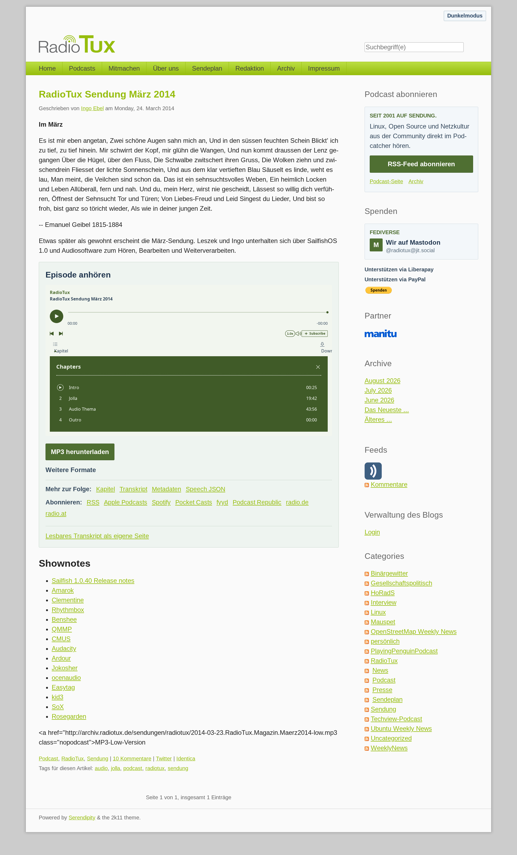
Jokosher (65, 667)
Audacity (64, 648)
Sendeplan (207, 68)
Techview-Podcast (396, 718)
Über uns (166, 68)
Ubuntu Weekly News (401, 728)
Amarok (63, 590)
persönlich (385, 641)
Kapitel (105, 489)
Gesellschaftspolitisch (401, 583)
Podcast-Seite (386, 181)
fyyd (222, 502)
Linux (378, 612)
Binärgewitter (389, 573)
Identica (185, 758)
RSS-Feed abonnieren (421, 164)
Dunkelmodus (465, 16)
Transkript (133, 489)
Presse (382, 689)
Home (47, 68)
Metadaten (166, 489)
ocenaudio (66, 677)
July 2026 (378, 390)
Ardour (61, 658)
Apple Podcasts (125, 502)
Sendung (97, 758)
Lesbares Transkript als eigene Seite (97, 535)
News (380, 670)
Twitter (164, 758)
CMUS (61, 638)
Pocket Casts (193, 502)
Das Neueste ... (387, 409)
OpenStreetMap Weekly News (414, 631)
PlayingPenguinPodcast (404, 651)
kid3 (57, 697)
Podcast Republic (257, 502)
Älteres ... (378, 419)
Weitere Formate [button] (71, 469)
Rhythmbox (68, 609)
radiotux (155, 768)
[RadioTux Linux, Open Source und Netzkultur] (39, 31)
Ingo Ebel (92, 108)
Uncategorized (391, 738)
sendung (178, 768)
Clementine (68, 600)
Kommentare (389, 484)
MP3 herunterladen (80, 451)
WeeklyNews (389, 748)
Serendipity (82, 818)
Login (372, 532)
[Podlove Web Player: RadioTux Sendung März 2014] (189, 360)
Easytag (63, 687)
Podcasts (82, 68)
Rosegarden (69, 716)
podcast (132, 768)
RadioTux (72, 758)
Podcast (48, 758)
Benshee (64, 619)
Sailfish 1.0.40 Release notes (93, 580)
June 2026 (379, 400)
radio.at (56, 513)
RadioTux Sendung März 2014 (107, 94)
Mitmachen (124, 68)
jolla (115, 768)
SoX (58, 706)
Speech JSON (205, 489)
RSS (93, 502)
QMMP (62, 629)
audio (101, 768)
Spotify (161, 502)
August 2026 (382, 380)
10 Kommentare (132, 758)
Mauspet (383, 621)
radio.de (297, 502)
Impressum (324, 68)
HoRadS (383, 592)
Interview (383, 602)
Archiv (286, 68)
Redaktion (249, 68)
